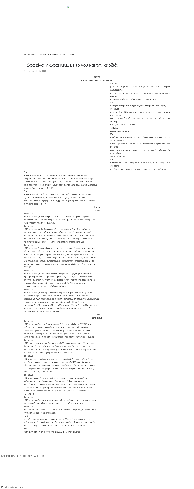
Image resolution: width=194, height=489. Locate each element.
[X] (165, 3)
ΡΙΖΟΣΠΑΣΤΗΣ (19, 456)
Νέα (36, 55)
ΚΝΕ (9, 456)
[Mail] (190, 3)
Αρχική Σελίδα (29, 55)
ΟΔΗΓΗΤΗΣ (38, 456)
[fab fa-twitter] (9, 465)
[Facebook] (159, 3)
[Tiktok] (177, 3)
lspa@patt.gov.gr (15, 487)
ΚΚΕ (3, 456)
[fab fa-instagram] (9, 469)
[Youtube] (184, 3)
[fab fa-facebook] (9, 462)
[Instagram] (171, 3)
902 (30, 456)
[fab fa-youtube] (9, 477)
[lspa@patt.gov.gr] (9, 481)
